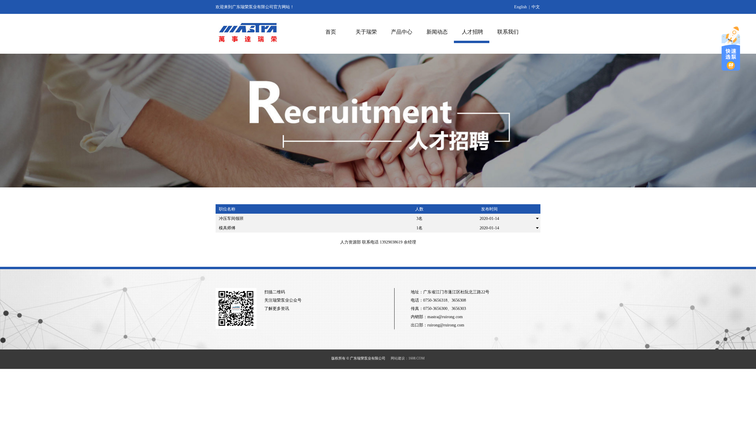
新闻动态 (437, 32)
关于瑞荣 (366, 32)
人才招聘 (472, 32)
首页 (330, 32)
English (520, 7)
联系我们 (508, 32)
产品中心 (401, 32)
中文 (536, 7)
